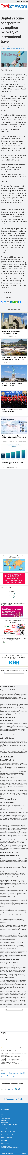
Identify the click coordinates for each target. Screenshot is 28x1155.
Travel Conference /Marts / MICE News (9, 1124)
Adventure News (4, 1122)
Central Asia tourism (13, 336)
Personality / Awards (5, 1120)
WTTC (13, 1076)
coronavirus (17, 1073)
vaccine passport (21, 48)
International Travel (14, 48)
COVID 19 (14, 1075)
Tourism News (4, 1112)
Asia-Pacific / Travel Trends (6, 1126)
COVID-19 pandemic (6, 48)
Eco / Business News (5, 1118)
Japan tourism (19, 1075)
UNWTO (8, 1076)
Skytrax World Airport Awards (14, 415)
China (2, 1073)
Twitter (21, 1099)
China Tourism (9, 1073)
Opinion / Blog (4, 1128)
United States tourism (13, 467)
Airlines (2, 1114)
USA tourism (11, 388)
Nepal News (3, 1116)
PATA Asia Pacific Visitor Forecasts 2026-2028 (17, 441)
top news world (12, 46)
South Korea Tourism (13, 362)
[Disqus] (14, 493)
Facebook (9, 1099)
